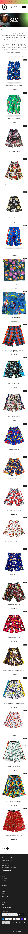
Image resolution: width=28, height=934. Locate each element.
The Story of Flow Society (7, 887)
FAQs (3, 904)
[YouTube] (20, 922)
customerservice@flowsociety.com (9, 867)
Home (2, 29)
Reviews (3, 891)
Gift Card (4, 898)
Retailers (3, 882)
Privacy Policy (12, 931)
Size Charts (4, 889)
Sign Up (21, 914)
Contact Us (4, 873)
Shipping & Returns (6, 876)
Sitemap (3, 902)
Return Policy (4, 878)
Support (24, 931)
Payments (4, 874)
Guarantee (4, 880)
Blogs (3, 893)
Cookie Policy (19, 931)
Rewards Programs (6, 900)
